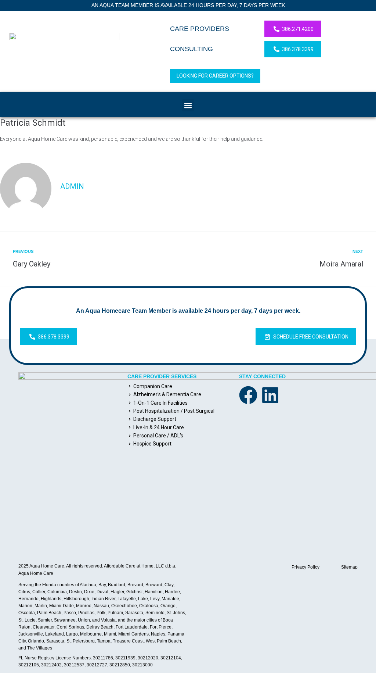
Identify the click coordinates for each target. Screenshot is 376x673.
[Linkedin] (270, 395)
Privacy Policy (305, 567)
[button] (188, 105)
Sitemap (349, 567)
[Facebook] (248, 395)
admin (72, 186)
